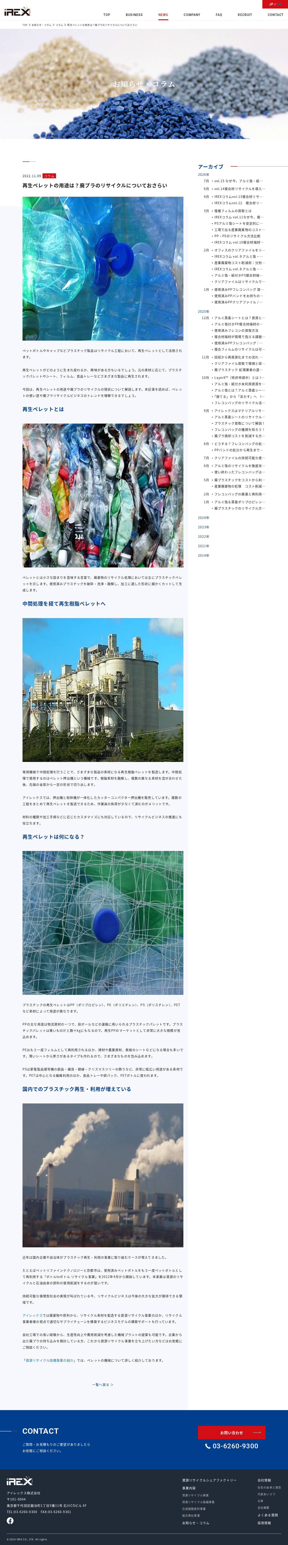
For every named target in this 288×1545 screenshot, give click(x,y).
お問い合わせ (231, 1432)
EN (279, 4)
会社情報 (264, 1480)
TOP (107, 15)
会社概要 (263, 1507)
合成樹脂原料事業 (194, 1509)
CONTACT (276, 15)
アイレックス (32, 1315)
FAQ (219, 15)
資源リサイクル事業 (195, 1495)
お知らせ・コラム (195, 1522)
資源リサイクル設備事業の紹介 (50, 1360)
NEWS (163, 15)
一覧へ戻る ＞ (103, 1384)
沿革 (260, 1501)
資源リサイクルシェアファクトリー (209, 1480)
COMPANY (192, 15)
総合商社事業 (191, 1515)
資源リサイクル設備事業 (198, 1502)
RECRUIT (245, 15)
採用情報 (264, 1522)
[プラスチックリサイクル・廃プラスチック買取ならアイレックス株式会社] (17, 11)
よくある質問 (268, 1515)
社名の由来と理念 (269, 1487)
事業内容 (189, 1488)
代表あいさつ (266, 1494)
